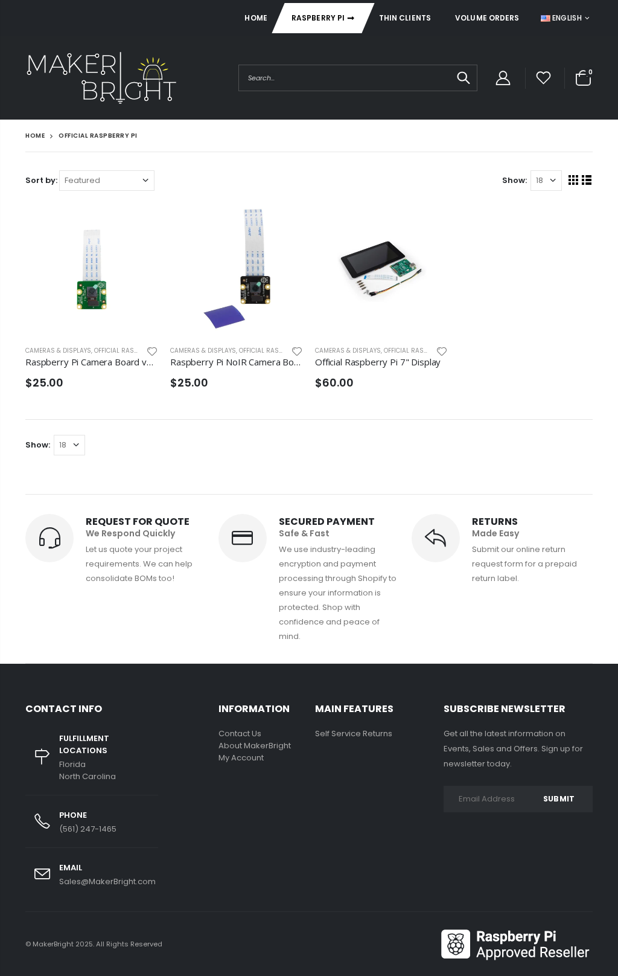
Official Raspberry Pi (128, 350)
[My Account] (503, 78)
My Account (241, 757)
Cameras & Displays (58, 350)
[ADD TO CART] (138, 223)
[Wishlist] (543, 78)
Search (462, 78)
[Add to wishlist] (152, 350)
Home (35, 135)
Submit (559, 799)
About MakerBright (254, 745)
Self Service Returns (353, 733)
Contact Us (239, 733)
